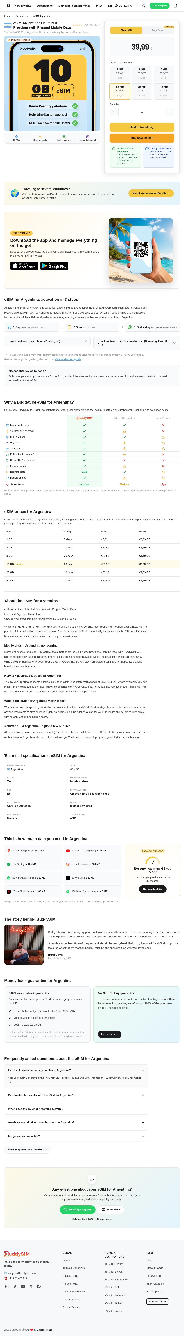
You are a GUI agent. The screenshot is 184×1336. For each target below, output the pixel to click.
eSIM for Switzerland (116, 1279)
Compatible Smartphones (74, 5)
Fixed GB (126, 30)
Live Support (159, 5)
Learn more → (109, 1034)
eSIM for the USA (114, 1271)
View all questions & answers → (27, 1149)
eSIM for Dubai (113, 1303)
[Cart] (175, 6)
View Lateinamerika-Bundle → (151, 193)
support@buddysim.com (22, 1273)
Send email (113, 1209)
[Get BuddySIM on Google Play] (54, 266)
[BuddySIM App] (8, 5)
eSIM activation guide (68, 359)
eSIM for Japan (113, 1311)
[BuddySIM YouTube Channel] (23, 1286)
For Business (153, 1275)
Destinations (45, 5)
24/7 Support (153, 1291)
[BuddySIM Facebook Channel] (39, 1286)
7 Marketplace (44, 1329)
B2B (110, 5)
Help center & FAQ (82, 1219)
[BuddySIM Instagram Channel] (7, 1286)
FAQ (99, 5)
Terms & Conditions (74, 1267)
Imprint (67, 1260)
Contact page (104, 1219)
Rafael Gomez (56, 954)
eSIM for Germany (115, 1295)
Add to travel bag (142, 127)
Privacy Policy (70, 1275)
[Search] (144, 6)
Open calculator (153, 889)
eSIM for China (113, 1287)
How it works (23, 5)
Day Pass (162, 29)
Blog (148, 1260)
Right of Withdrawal (74, 1291)
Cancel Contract (157, 1301)
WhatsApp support (80, 1209)
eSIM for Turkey (114, 1263)
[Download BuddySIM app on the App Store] (24, 266)
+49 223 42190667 (19, 1278)
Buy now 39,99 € (142, 138)
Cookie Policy (70, 1299)
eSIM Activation (155, 1283)
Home (7, 16)
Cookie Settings (71, 1307)
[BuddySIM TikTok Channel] (15, 1286)
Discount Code (154, 1267)
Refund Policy (70, 1283)
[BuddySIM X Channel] (31, 1286)
